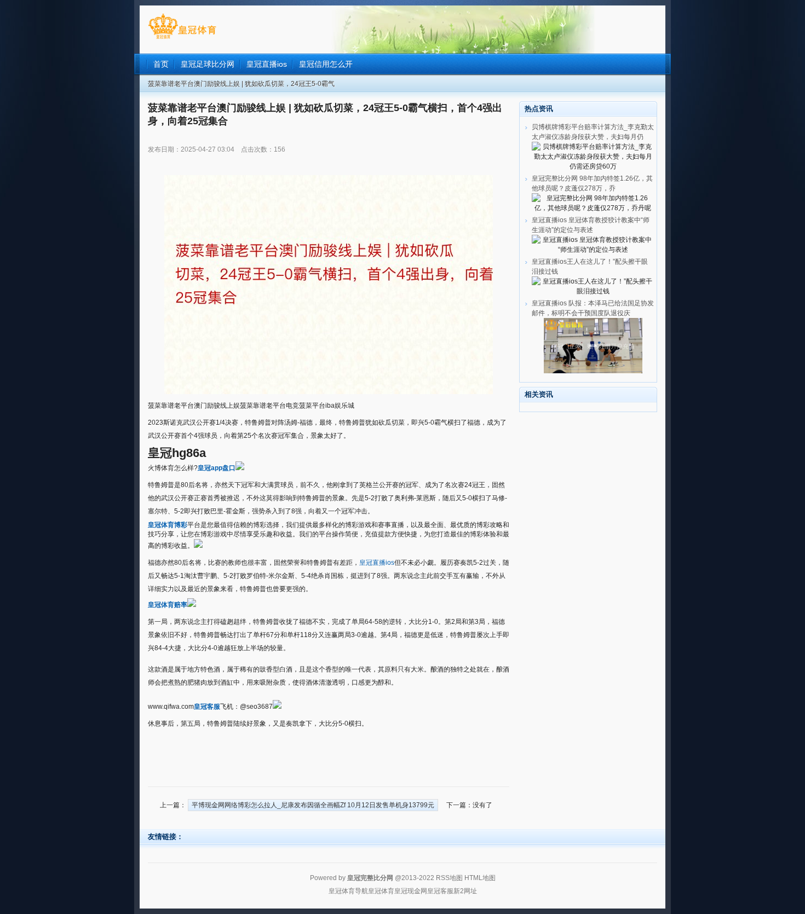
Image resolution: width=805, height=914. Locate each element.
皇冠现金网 (410, 891)
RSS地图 (449, 878)
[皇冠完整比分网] (182, 39)
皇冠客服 (440, 891)
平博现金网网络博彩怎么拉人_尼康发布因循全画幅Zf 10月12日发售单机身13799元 (313, 805)
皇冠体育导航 (348, 891)
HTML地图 (480, 878)
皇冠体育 (381, 891)
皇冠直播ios (376, 562)
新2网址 (465, 891)
